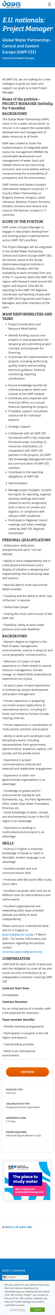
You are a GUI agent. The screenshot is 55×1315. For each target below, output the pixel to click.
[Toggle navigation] (49, 4)
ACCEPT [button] (37, 1309)
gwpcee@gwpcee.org (15, 934)
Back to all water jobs (18, 1227)
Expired (27, 1072)
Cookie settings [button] (18, 1309)
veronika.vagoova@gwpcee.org (22, 952)
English (11, 1277)
